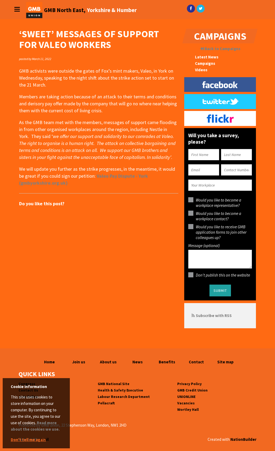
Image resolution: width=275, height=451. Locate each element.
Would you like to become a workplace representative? (218, 202)
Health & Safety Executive (120, 390)
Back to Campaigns (222, 48)
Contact (196, 361)
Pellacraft (106, 403)
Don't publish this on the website (223, 275)
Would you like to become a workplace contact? (218, 216)
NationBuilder (243, 439)
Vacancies (186, 403)
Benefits (167, 361)
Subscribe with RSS (214, 315)
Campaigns (205, 63)
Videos (201, 69)
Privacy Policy (189, 384)
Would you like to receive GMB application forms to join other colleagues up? (221, 232)
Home (49, 361)
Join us (78, 361)
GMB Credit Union (192, 390)
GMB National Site (113, 384)
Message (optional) (204, 245)
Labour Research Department (124, 396)
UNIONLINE (186, 396)
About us (108, 361)
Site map (225, 361)
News (137, 361)
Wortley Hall (188, 409)
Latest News (206, 56)
